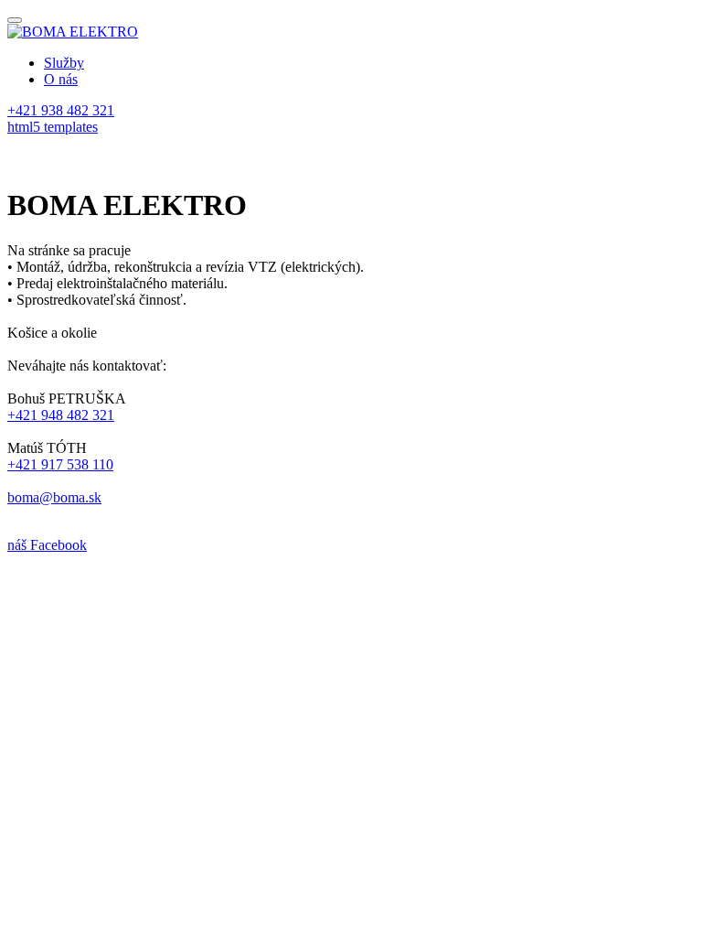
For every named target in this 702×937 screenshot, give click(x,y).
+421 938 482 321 (60, 110)
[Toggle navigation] (14, 20)
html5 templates (52, 127)
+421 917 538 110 (60, 464)
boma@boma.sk (54, 497)
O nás (61, 79)
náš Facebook (47, 545)
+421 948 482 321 (60, 415)
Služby (64, 62)
